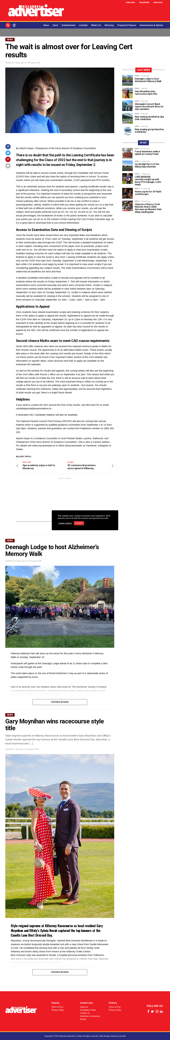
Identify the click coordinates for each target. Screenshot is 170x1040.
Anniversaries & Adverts (151, 25)
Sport (55, 25)
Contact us (85, 1013)
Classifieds (144, 2)
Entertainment (68, 25)
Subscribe (130, 2)
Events (83, 1019)
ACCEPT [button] (78, 523)
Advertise (158, 2)
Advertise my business (90, 1016)
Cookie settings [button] (65, 523)
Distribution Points (88, 1010)
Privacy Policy (58, 1010)
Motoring (109, 25)
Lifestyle (83, 25)
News (46, 25)
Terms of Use (57, 1007)
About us (84, 1007)
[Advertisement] (116, 11)
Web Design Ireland (107, 1036)
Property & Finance (126, 25)
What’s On (96, 25)
